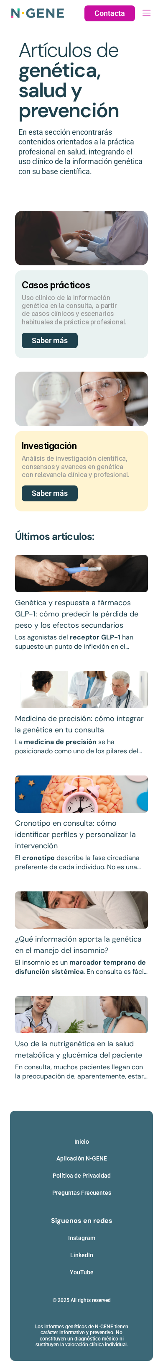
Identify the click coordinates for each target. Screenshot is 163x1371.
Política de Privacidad (82, 1175)
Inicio (81, 1141)
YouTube (82, 1272)
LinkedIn (81, 1255)
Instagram (81, 1238)
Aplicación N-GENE (81, 1158)
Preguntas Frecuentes (81, 1192)
